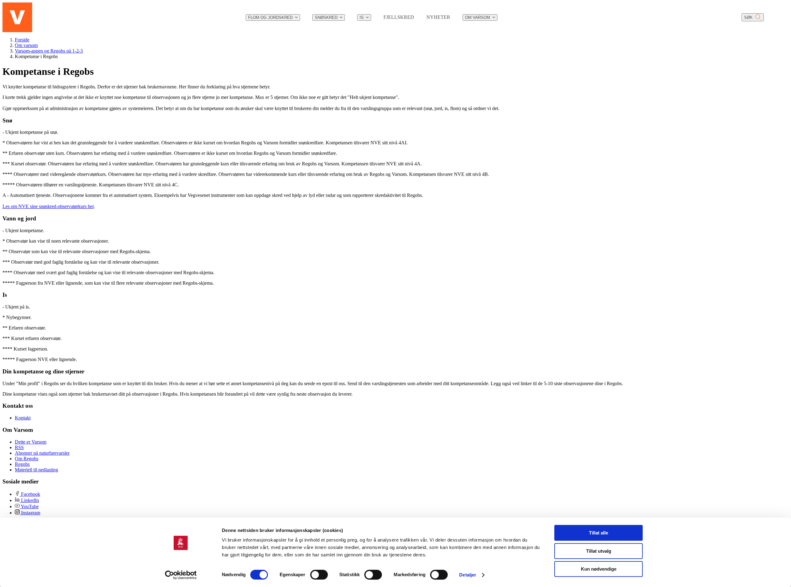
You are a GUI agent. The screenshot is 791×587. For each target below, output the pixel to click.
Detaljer (467, 574)
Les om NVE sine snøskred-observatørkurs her (48, 206)
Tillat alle (598, 532)
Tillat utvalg (598, 551)
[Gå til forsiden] (17, 17)
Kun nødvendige (598, 569)
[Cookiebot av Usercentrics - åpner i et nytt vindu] (181, 575)
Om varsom (26, 45)
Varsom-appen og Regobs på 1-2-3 (49, 50)
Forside (22, 39)
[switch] (319, 575)
